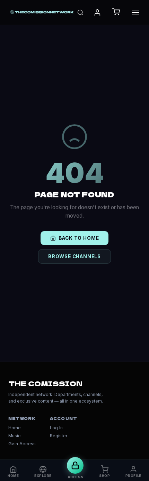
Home (14, 427)
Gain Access (22, 443)
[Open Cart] (116, 12)
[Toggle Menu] (135, 12)
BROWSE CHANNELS (74, 256)
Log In (56, 427)
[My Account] (97, 12)
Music (14, 435)
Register (59, 435)
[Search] (80, 12)
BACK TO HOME (79, 238)
